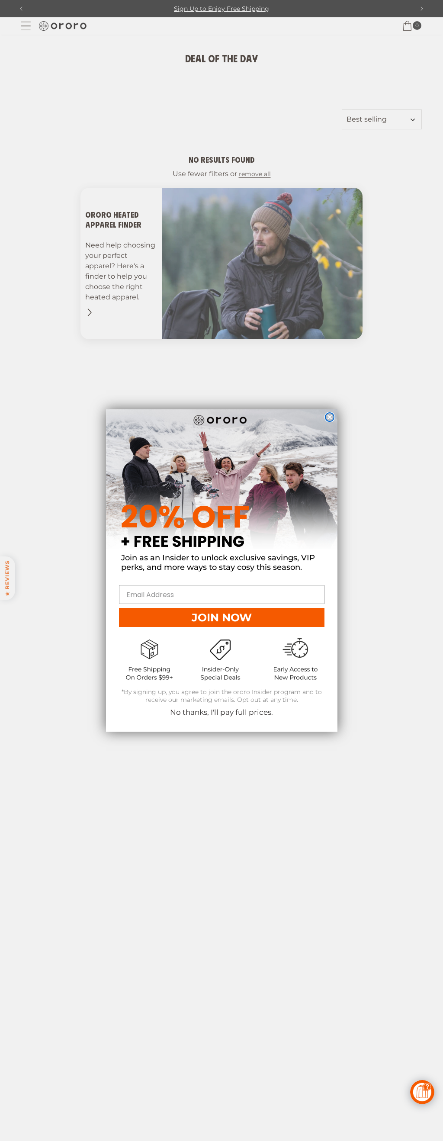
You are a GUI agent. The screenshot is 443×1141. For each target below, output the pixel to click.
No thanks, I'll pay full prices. (221, 712)
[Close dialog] (329, 417)
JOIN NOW (222, 617)
